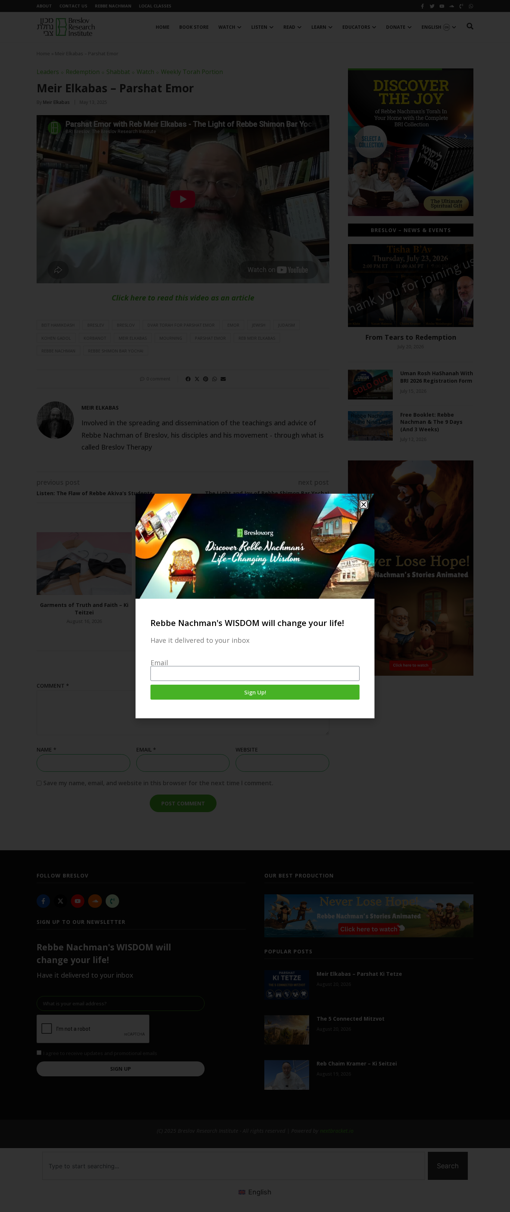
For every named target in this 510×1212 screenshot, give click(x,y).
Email (159, 662)
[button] (363, 504)
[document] (255, 606)
